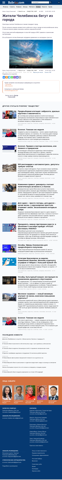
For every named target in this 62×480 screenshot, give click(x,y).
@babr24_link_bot (13, 410)
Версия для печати (38, 72)
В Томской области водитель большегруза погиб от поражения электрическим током (25, 348)
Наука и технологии (37, 240)
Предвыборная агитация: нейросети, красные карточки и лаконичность (38, 112)
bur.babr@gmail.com (41, 414)
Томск (46, 141)
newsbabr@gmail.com (11, 90)
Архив (50, 7)
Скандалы (41, 123)
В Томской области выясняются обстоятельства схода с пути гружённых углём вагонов (26, 343)
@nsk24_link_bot (40, 433)
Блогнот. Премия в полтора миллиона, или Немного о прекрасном (37, 147)
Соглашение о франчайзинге (40, 455)
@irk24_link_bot (40, 419)
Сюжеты (12, 7)
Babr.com (16, 2)
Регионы (5, 7)
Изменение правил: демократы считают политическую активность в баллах (36, 185)
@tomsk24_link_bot (41, 440)
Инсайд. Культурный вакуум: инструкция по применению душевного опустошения (38, 278)
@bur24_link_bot (40, 412)
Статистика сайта (37, 464)
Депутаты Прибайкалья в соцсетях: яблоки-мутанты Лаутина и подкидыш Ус (23, 339)
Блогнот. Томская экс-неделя (31, 130)
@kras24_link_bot (41, 426)
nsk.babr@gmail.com (41, 435)
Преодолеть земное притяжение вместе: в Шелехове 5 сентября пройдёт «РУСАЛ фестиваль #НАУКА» (37, 226)
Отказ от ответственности (39, 450)
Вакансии (35, 461)
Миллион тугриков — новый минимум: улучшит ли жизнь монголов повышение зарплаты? (36, 296)
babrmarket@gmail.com (14, 462)
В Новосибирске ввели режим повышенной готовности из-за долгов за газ (22, 357)
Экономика (42, 311)
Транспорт (42, 141)
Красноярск (48, 123)
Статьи (38, 7)
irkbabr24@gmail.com (41, 421)
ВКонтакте (9, 86)
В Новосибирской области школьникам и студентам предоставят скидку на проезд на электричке (29, 362)
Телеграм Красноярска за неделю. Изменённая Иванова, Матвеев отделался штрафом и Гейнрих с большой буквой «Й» (37, 260)
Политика (35, 123)
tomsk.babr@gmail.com (41, 442)
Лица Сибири (8, 381)
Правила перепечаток (38, 453)
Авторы (25, 7)
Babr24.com (22, 11)
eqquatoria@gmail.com (14, 456)
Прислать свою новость (36, 445)
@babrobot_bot (12, 454)
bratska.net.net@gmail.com (15, 418)
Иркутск (46, 240)
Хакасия (43, 253)
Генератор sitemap (39, 476)
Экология (41, 158)
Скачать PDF (48, 72)
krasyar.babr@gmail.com (42, 428)
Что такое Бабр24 (37, 458)
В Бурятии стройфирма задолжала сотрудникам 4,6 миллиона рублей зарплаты (24, 353)
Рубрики (18, 7)
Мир (35, 11)
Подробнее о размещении (10, 466)
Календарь (35, 468)
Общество (30, 11)
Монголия (47, 178)
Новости (44, 7)
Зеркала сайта (36, 471)
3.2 (12, 476)
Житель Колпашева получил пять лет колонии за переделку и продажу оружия (24, 367)
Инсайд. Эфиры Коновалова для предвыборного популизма (33, 246)
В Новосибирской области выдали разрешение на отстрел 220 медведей (22, 372)
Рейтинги (32, 7)
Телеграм (8, 84)
